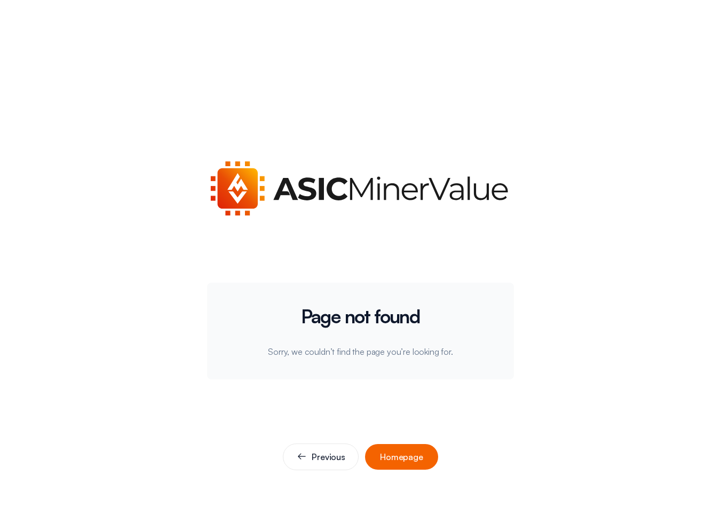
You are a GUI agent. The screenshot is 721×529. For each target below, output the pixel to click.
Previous (328, 457)
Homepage (401, 457)
